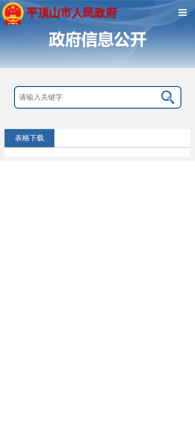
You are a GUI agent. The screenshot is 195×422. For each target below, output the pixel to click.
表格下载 (29, 138)
